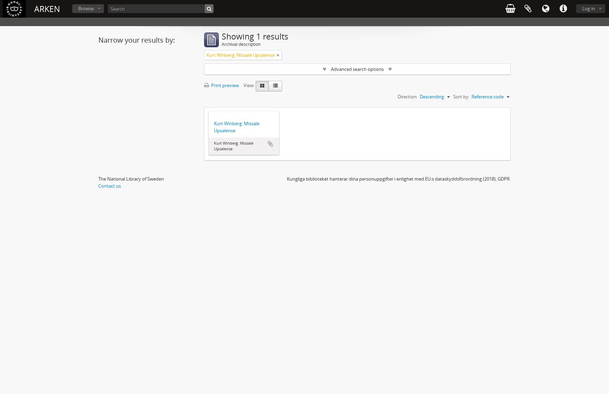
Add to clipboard (270, 143)
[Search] (209, 8)
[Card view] (262, 86)
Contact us (109, 186)
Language (545, 9)
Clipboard (528, 9)
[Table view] (275, 86)
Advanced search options (357, 69)
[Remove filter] (278, 55)
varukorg (510, 9)
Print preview (224, 85)
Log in (588, 8)
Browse (86, 8)
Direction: (408, 96)
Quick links (563, 9)
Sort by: (461, 96)
